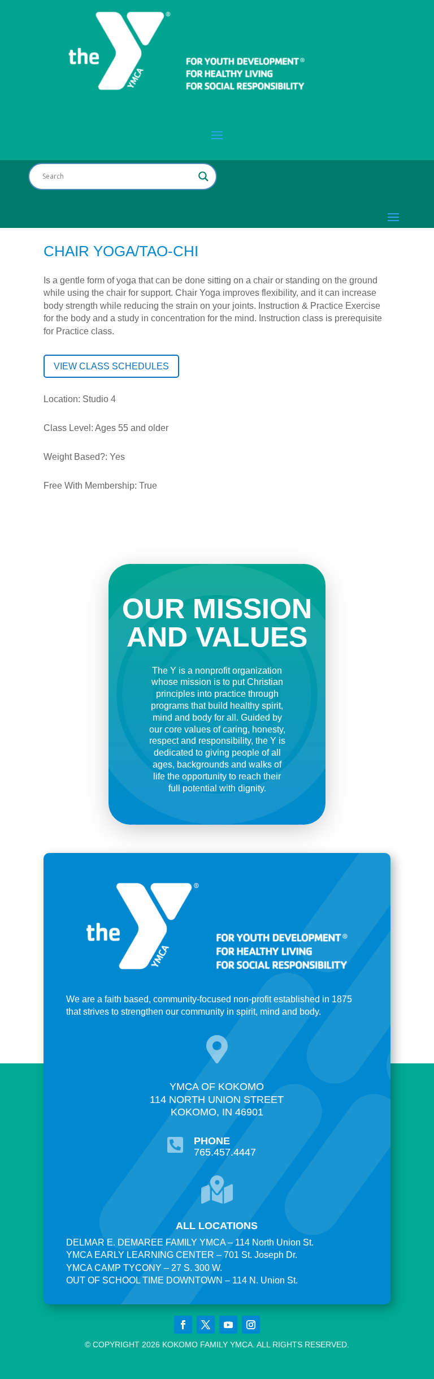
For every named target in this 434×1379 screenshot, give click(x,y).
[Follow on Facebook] (183, 1325)
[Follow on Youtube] (228, 1325)
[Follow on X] (206, 1325)
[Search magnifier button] (203, 176)
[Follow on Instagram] (251, 1325)
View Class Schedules (111, 366)
